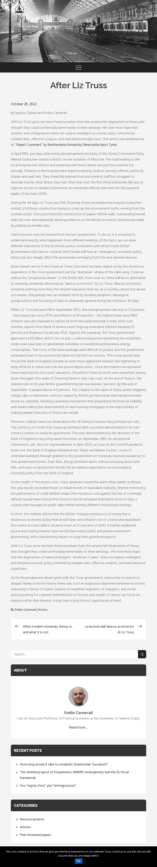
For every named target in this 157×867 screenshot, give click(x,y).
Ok (78, 861)
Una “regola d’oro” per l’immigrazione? (48, 785)
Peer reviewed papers (35, 835)
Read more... (78, 727)
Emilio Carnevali (25, 609)
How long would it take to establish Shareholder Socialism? (64, 764)
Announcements (32, 819)
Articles (43, 609)
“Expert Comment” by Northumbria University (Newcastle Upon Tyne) (66, 145)
